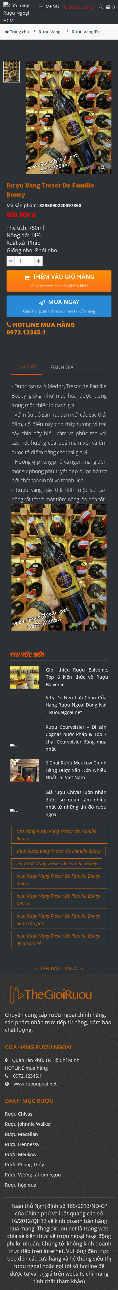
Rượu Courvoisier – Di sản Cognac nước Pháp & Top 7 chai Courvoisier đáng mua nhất (76, 738)
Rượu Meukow (20, 1154)
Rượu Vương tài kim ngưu (33, 1175)
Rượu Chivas (18, 1114)
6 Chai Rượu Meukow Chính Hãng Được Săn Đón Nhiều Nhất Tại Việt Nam (76, 770)
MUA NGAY (59, 306)
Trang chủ (19, 32)
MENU (51, 6)
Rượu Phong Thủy (24, 1164)
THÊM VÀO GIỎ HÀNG (62, 281)
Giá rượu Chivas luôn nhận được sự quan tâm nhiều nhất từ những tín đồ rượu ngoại (76, 803)
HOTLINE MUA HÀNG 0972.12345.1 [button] (41, 328)
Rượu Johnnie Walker (28, 1124)
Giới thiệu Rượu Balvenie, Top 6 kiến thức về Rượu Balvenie (77, 677)
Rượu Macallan (21, 1134)
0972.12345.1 (82, 7)
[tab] (26, 367)
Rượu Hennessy (22, 1144)
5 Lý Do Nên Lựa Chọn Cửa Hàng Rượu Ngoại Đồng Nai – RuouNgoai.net (76, 704)
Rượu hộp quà (20, 1185)
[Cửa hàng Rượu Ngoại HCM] (17, 13)
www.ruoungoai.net (35, 1084)
